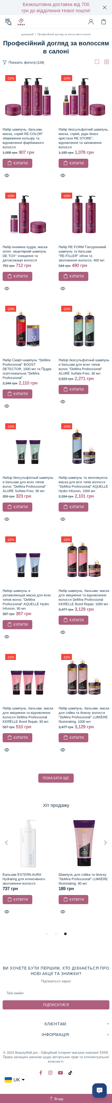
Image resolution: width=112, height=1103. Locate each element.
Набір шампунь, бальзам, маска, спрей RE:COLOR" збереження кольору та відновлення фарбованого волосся (23, 138)
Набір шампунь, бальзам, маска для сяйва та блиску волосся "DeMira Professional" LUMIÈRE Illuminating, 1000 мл (84, 715)
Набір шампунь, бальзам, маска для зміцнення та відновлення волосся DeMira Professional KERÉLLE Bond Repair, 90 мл (28, 715)
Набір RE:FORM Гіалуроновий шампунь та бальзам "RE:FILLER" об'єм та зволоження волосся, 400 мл (82, 253)
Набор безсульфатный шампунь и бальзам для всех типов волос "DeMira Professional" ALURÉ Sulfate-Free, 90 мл (84, 366)
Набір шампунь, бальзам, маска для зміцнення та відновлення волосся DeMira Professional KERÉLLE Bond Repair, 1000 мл (84, 597)
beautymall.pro (21, 22)
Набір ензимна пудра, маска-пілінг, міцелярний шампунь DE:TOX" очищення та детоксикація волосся (25, 253)
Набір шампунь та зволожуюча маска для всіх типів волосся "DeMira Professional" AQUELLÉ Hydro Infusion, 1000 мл (83, 484)
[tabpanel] (28, 872)
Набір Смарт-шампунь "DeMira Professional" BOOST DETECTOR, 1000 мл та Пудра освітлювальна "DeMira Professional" (27, 369)
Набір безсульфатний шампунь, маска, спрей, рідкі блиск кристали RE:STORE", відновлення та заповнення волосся (84, 138)
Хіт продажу (56, 805)
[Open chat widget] (99, 1090)
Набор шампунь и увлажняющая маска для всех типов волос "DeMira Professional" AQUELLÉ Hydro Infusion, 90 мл (27, 599)
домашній (27, 34)
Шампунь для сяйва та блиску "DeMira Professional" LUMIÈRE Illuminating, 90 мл (83, 879)
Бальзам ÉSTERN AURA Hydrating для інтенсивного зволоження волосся (24, 879)
